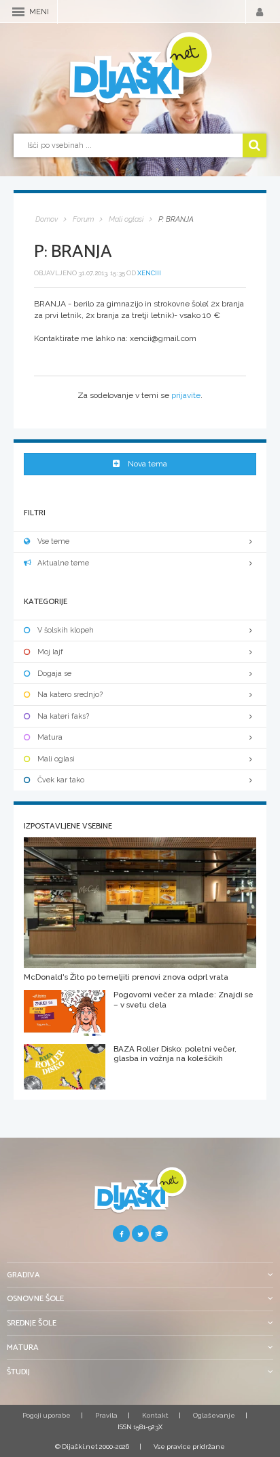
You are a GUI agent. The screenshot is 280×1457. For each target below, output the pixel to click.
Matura (50, 737)
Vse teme (53, 541)
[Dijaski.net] (140, 68)
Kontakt (155, 1415)
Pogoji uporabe (46, 1415)
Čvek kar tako (60, 780)
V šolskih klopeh (65, 630)
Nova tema (147, 463)
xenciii (149, 273)
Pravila (106, 1415)
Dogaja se (54, 673)
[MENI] (18, 12)
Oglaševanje (214, 1415)
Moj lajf (50, 651)
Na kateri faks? (63, 716)
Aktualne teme (63, 563)
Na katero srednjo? (70, 694)
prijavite (185, 395)
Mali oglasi (56, 759)
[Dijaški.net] (140, 1195)
